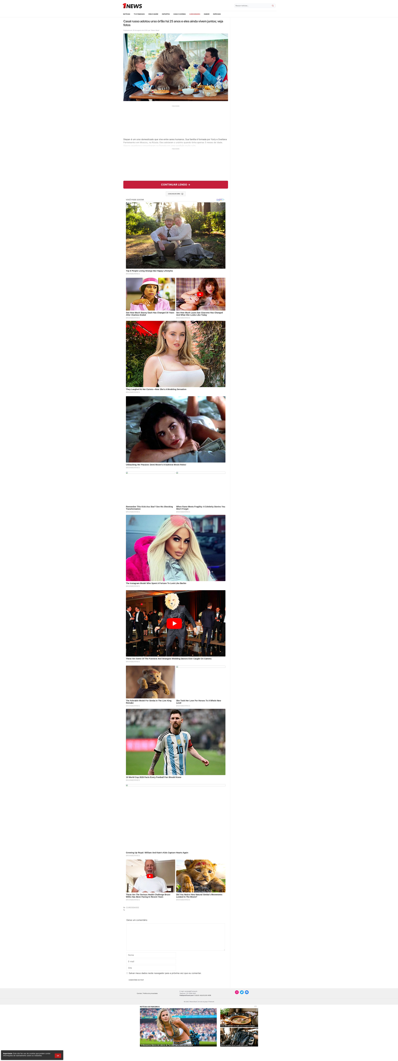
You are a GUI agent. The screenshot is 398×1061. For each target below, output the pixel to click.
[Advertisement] (175, 121)
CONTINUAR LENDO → (175, 184)
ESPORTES (166, 14)
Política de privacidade (150, 993)
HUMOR (206, 14)
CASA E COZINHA (179, 14)
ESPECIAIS (217, 14)
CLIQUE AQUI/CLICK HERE (202, 995)
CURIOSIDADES (194, 14)
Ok (58, 1056)
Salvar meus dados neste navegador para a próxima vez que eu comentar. (165, 973)
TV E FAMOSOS (139, 14)
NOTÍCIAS (126, 14)
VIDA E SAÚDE (153, 14)
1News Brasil (155, 30)
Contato (139, 993)
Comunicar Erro (174, 194)
